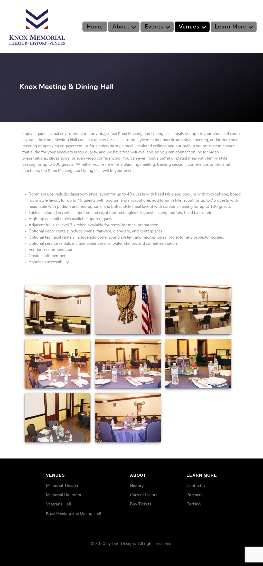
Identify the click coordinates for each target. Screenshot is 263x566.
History (137, 486)
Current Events (143, 495)
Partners (194, 495)
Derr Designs (124, 544)
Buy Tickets (141, 504)
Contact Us (197, 486)
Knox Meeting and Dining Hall (73, 513)
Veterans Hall (58, 504)
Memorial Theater (62, 486)
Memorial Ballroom (63, 495)
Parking (193, 504)
